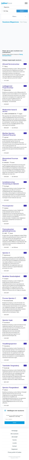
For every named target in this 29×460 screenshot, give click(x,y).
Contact (14, 446)
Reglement (15, 449)
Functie (14, 440)
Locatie (14, 443)
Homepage (14, 430)
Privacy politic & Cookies (14, 452)
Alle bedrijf (14, 437)
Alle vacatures (14, 434)
